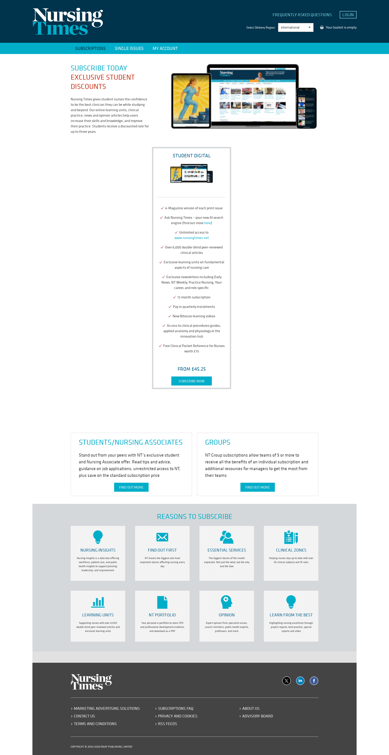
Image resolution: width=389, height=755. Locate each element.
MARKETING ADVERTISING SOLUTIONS (107, 708)
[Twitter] (286, 680)
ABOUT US (251, 708)
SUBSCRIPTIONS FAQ (175, 708)
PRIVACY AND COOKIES (177, 716)
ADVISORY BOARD (257, 716)
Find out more (131, 487)
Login (348, 14)
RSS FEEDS (167, 723)
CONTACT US (84, 716)
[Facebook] (314, 680)
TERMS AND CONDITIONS (95, 723)
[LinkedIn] (300, 680)
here (207, 223)
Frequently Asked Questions (302, 14)
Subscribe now (192, 381)
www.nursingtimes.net (191, 237)
